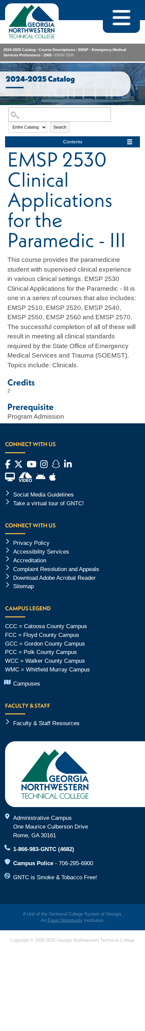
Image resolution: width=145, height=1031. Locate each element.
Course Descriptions (57, 50)
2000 (48, 55)
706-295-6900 (76, 863)
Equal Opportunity (65, 920)
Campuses (26, 683)
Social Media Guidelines (43, 494)
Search (59, 127)
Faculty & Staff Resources (46, 723)
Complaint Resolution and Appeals (56, 569)
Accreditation (29, 560)
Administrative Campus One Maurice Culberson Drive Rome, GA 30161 (50, 826)
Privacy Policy (31, 543)
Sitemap (23, 586)
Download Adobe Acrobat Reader (54, 577)
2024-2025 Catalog (19, 50)
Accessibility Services (41, 551)
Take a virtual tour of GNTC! (48, 503)
